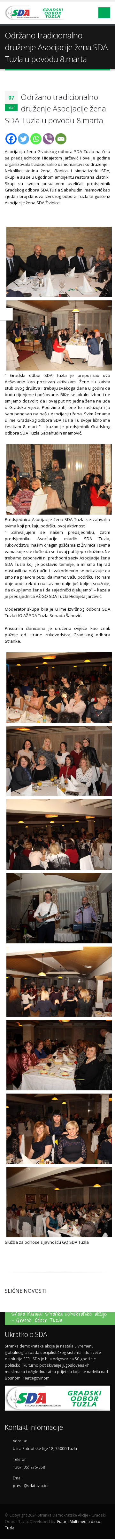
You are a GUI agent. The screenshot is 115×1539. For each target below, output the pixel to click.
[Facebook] (11, 138)
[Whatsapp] (36, 138)
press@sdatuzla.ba (31, 1485)
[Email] (60, 138)
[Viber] (48, 138)
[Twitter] (23, 138)
